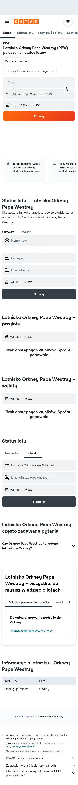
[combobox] (42, 258)
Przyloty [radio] (8, 232)
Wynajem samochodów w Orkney (32, 630)
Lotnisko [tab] (32, 453)
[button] (6, 21)
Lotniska (29, 716)
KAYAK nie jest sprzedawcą (24, 758)
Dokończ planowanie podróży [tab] (28, 602)
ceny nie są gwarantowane (20, 746)
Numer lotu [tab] (12, 453)
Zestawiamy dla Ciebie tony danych (31, 765)
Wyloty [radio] (26, 232)
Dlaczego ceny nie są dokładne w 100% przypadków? (33, 773)
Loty (17, 716)
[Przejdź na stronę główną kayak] (26, 21)
